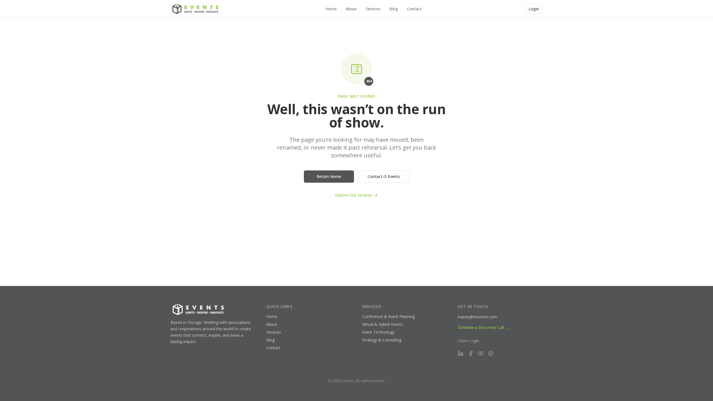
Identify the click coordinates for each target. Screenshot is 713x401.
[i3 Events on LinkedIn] (460, 353)
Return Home (329, 176)
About (351, 8)
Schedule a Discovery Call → (483, 327)
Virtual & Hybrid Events (382, 324)
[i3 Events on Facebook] (470, 353)
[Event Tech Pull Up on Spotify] (491, 353)
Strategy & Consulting (381, 340)
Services (373, 8)
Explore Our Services (353, 195)
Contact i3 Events (384, 176)
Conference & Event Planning (388, 316)
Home (331, 8)
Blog (393, 8)
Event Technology (378, 332)
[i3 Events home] (196, 9)
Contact (414, 8)
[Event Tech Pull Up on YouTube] (481, 353)
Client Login (468, 340)
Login (534, 8)
